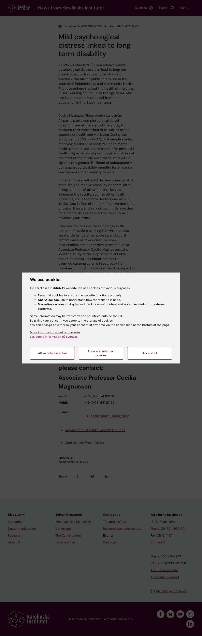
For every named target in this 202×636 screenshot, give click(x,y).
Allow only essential (52, 353)
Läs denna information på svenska (54, 337)
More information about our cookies (55, 332)
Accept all (149, 353)
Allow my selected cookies (101, 353)
